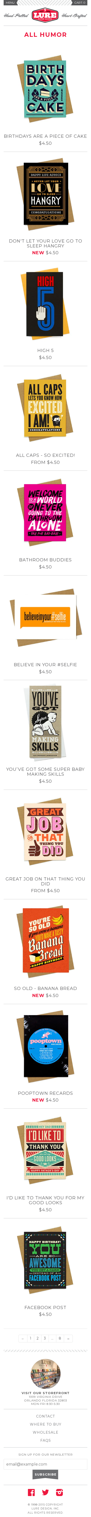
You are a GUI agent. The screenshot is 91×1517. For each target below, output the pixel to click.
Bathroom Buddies (45, 560)
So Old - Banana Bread (45, 988)
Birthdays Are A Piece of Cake (45, 136)
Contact (45, 1416)
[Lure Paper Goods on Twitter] (45, 1494)
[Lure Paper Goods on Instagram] (59, 1494)
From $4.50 (45, 462)
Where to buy (45, 1424)
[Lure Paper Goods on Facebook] (31, 1494)
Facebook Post (45, 1307)
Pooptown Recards (45, 1093)
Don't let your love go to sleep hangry (45, 244)
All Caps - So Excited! (45, 455)
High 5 (45, 350)
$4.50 (45, 143)
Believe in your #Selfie (45, 665)
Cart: (79, 2)
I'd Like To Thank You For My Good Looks (45, 1200)
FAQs (45, 1440)
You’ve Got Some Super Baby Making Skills (45, 772)
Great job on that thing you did (45, 882)
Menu (10, 2)
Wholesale (45, 1432)
